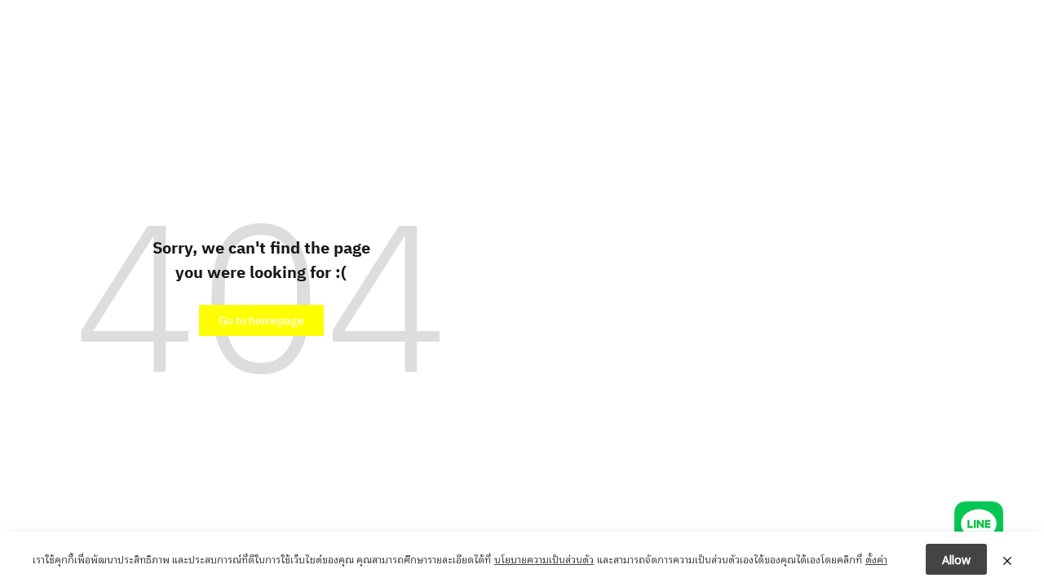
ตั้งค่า (876, 559)
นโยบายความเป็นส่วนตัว (544, 559)
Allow (956, 558)
